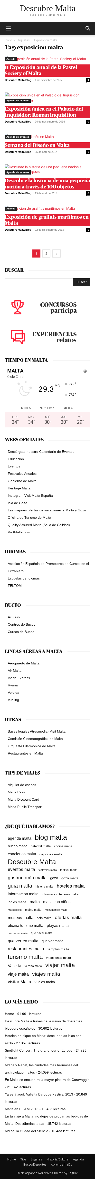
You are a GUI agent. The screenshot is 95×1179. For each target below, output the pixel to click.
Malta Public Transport (25, 807)
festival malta (68, 869)
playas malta (58, 925)
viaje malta (18, 974)
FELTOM (15, 586)
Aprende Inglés (61, 1164)
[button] (88, 28)
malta (35, 901)
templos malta (58, 949)
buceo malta (17, 846)
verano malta (33, 966)
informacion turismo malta (60, 894)
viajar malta (60, 965)
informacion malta (23, 894)
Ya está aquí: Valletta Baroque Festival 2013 (39, 1094)
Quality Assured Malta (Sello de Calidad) (39, 525)
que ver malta (52, 941)
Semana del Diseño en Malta (37, 145)
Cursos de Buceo (21, 632)
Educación (16, 459)
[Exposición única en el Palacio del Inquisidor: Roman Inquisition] (47, 98)
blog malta (51, 837)
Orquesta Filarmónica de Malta (32, 746)
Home (9, 1014)
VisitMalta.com (19, 532)
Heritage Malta (19, 488)
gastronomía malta (27, 877)
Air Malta (14, 670)
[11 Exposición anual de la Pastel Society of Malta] (47, 58)
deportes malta (51, 854)
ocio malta (44, 918)
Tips (23, 1159)
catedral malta (41, 846)
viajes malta (46, 973)
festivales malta (47, 870)
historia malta (44, 886)
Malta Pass (16, 792)
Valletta (14, 965)
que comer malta (18, 933)
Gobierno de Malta (22, 481)
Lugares (36, 1159)
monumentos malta (56, 909)
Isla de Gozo (17, 503)
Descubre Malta (32, 861)
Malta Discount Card (23, 799)
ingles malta (17, 902)
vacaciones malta (58, 958)
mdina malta (33, 909)
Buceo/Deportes (34, 1164)
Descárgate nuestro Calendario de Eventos (41, 452)
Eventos (14, 466)
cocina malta (63, 846)
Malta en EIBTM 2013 (21, 1109)
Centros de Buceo (22, 624)
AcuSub (14, 617)
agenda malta (19, 838)
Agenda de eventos (17, 100)
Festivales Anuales (22, 474)
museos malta (20, 917)
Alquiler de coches (22, 785)
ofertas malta (68, 917)
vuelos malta (45, 982)
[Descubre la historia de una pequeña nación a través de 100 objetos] (47, 169)
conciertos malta (22, 854)
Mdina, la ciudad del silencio (26, 1131)
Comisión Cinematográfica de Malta (35, 739)
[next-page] (56, 253)
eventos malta (21, 869)
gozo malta (69, 878)
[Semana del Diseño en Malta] (47, 136)
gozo (54, 878)
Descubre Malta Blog (18, 80)
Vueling (13, 700)
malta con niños (56, 902)
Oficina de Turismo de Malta (29, 517)
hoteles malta (71, 886)
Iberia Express (19, 678)
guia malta (20, 885)
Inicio (8, 40)
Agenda (10, 59)
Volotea (13, 692)
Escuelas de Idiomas (24, 578)
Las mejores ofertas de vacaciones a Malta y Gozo (47, 510)
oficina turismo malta (25, 925)
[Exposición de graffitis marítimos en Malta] (47, 208)
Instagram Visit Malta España (30, 495)
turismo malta (25, 956)
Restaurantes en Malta (25, 753)
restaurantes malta (26, 948)
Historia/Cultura (57, 1159)
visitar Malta (19, 981)
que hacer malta (41, 933)
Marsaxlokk (15, 909)
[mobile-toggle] (8, 28)
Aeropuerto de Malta (23, 663)
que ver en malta (23, 941)
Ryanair (14, 685)
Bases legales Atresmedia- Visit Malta (37, 731)
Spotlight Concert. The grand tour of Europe (39, 1050)
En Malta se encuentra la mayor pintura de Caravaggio (47, 1080)
